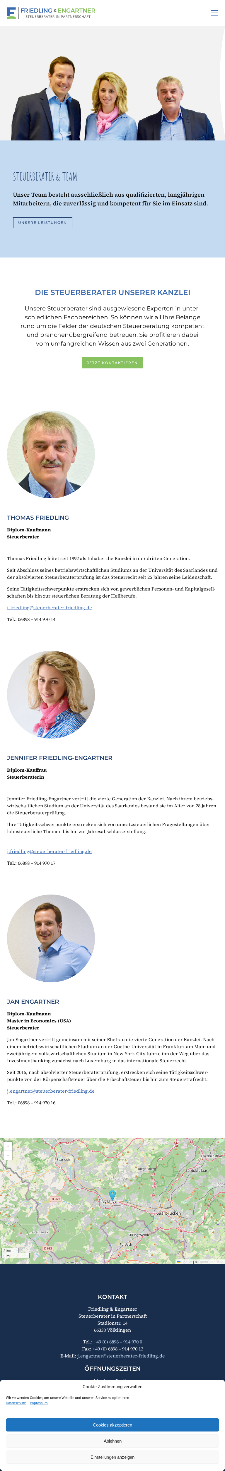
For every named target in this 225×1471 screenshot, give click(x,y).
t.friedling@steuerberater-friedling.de (49, 607)
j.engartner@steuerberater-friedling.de (51, 1091)
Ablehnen (113, 1441)
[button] (214, 12)
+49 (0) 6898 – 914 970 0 (118, 1341)
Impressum (39, 1403)
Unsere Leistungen (42, 222)
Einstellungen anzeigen (112, 1457)
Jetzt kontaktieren (112, 363)
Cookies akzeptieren (112, 1424)
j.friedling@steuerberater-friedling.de (49, 851)
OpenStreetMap (211, 1261)
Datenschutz (16, 1403)
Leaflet (186, 1261)
